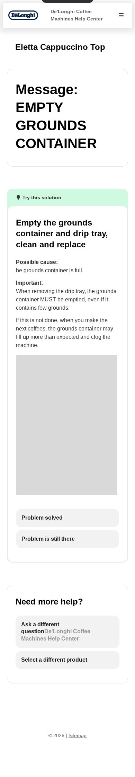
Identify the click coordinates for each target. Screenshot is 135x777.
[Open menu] (121, 15)
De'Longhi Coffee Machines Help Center (76, 15)
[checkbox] (67, 518)
